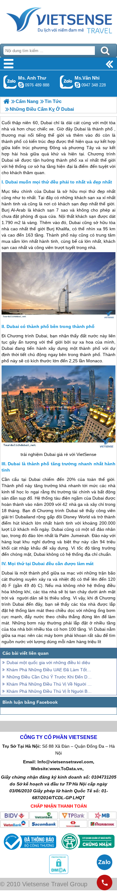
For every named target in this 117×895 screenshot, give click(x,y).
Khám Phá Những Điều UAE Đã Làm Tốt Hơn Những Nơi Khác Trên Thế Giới (49, 669)
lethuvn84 (21, 85)
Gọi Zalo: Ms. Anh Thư (10, 82)
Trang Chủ (58, 20)
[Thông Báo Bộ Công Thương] (29, 851)
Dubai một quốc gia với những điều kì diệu (48, 662)
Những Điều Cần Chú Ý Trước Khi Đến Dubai (49, 676)
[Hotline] (104, 882)
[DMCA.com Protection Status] (58, 872)
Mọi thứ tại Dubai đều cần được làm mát (51, 563)
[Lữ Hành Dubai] (6, 101)
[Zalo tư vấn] (104, 862)
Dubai (49, 191)
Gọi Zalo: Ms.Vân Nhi (67, 82)
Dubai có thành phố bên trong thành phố (51, 326)
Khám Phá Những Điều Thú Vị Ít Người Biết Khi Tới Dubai (49, 691)
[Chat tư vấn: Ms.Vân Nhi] (77, 85)
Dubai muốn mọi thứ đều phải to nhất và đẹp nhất (58, 181)
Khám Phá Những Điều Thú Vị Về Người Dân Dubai (49, 684)
